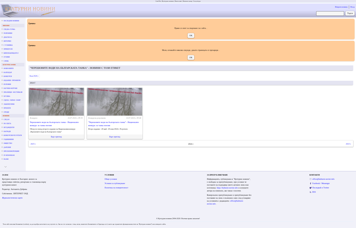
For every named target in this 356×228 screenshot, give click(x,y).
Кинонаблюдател (11, 53)
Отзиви (7, 57)
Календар (8, 72)
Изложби (7, 84)
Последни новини (11, 21)
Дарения (7, 147)
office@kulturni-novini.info (323, 179)
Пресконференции (11, 151)
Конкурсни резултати (13, 135)
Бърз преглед (56, 137)
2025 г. (33, 144)
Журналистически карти (12, 198)
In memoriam (9, 155)
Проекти (7, 108)
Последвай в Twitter (320, 188)
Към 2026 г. (34, 76)
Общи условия (111, 179)
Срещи (6, 112)
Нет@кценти (9, 127)
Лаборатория (9, 104)
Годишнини (9, 139)
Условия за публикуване (115, 183)
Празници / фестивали (13, 92)
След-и (6, 119)
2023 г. (348, 144)
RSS (314, 192)
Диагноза (8, 37)
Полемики (8, 33)
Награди (7, 131)
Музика (7, 96)
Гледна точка (9, 29)
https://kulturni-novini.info (227, 188)
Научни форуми (10, 88)
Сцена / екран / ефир (12, 100)
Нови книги (8, 68)
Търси (350, 13)
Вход (352, 7)
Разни (6, 159)
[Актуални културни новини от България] (30, 10)
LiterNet (158, 1)
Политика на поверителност (116, 188)
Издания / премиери (12, 80)
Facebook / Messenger (321, 183)
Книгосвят (178, 1)
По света (7, 123)
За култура (197, 1)
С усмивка (8, 45)
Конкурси (8, 76)
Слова (6, 61)
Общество (8, 143)
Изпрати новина (341, 7)
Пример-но (8, 49)
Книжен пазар (187, 1)
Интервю (7, 41)
